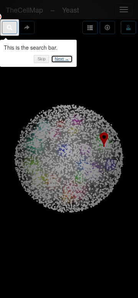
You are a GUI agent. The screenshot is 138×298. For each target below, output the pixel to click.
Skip (42, 59)
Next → (62, 59)
